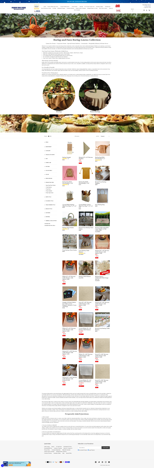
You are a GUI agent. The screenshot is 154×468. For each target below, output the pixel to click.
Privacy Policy (47, 449)
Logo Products (92, 450)
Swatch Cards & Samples (49, 451)
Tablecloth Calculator (66, 449)
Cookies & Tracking (58, 448)
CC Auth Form (59, 446)
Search (132, 9)
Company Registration (56, 449)
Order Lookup (47, 446)
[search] (137, 11)
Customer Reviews (48, 453)
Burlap (59, 112)
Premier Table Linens (106, 465)
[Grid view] (48, 136)
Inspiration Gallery (57, 453)
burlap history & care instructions (101, 434)
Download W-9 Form (68, 446)
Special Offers (69, 453)
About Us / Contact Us (67, 448)
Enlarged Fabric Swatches (61, 451)
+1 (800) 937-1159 (147, 7)
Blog (63, 453)
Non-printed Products (83, 450)
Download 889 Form (48, 448)
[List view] (50, 136)
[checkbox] (51, 185)
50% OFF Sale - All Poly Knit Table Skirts (77, 1)
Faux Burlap (95, 112)
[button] (2, 465)
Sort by (97, 136)
